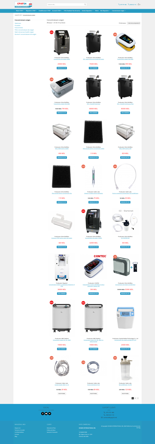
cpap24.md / (19, 15)
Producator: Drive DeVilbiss (62, 57)
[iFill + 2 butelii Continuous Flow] (125, 87)
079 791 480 (110, 412)
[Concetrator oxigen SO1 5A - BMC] (61, 318)
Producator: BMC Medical (62, 338)
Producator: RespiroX (61, 283)
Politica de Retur (51, 430)
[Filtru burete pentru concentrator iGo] (61, 176)
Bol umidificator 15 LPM (125, 385)
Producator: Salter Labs (93, 192)
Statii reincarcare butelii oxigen (24, 32)
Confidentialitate (19, 432)
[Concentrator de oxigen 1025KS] (93, 221)
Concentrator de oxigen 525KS (62, 59)
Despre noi (17, 428)
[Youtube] (46, 413)
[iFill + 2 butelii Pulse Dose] (93, 87)
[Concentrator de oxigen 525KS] (61, 42)
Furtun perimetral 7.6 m (93, 385)
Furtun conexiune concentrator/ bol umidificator (125, 193)
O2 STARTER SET (125, 238)
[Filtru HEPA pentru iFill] (125, 131)
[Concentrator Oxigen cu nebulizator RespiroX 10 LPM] (61, 267)
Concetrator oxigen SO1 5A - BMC (62, 340)
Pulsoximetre (19, 28)
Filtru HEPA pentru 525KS (62, 148)
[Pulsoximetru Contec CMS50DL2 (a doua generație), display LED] (93, 267)
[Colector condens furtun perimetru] (93, 176)
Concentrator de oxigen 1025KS (93, 238)
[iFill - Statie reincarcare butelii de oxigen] (93, 42)
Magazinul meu (20, 424)
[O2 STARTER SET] (125, 221)
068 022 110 (110, 415)
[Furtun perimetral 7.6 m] (93, 368)
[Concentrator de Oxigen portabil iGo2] (125, 267)
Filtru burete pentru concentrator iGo (62, 193)
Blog (16, 436)
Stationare (18, 23)
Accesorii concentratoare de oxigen (25, 34)
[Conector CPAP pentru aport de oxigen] (61, 221)
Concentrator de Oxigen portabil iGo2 (125, 284)
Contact (17, 434)
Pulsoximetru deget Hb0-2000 (62, 104)
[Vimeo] (49, 413)
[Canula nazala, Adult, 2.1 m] (61, 368)
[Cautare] (85, 4)
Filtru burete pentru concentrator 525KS (93, 148)
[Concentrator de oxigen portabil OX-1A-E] (125, 318)
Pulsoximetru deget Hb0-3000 (125, 59)
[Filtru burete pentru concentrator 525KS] (93, 131)
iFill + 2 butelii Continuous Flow (125, 104)
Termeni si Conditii (20, 430)
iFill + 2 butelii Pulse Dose (93, 104)
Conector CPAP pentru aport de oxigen (61, 238)
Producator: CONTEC (93, 283)
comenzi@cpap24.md (110, 417)
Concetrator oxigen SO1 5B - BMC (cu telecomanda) (93, 340)
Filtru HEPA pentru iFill (125, 148)
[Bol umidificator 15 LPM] (125, 368)
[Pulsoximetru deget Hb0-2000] (61, 87)
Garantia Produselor (52, 432)
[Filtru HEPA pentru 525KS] (61, 131)
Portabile (17, 25)
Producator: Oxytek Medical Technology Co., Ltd (125, 338)
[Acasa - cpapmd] (24, 4)
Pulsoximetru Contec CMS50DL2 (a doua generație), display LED (93, 285)
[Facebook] (42, 413)
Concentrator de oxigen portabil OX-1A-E (125, 340)
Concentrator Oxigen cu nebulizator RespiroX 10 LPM (62, 285)
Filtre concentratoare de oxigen (24, 30)
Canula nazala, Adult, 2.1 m (62, 385)
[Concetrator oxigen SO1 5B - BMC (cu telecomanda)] (93, 318)
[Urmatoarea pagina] (138, 398)
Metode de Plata (51, 428)
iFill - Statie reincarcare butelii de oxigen (93, 59)
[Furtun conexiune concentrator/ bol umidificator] (125, 176)
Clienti (49, 424)
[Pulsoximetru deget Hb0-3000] (125, 42)
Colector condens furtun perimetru (93, 193)
